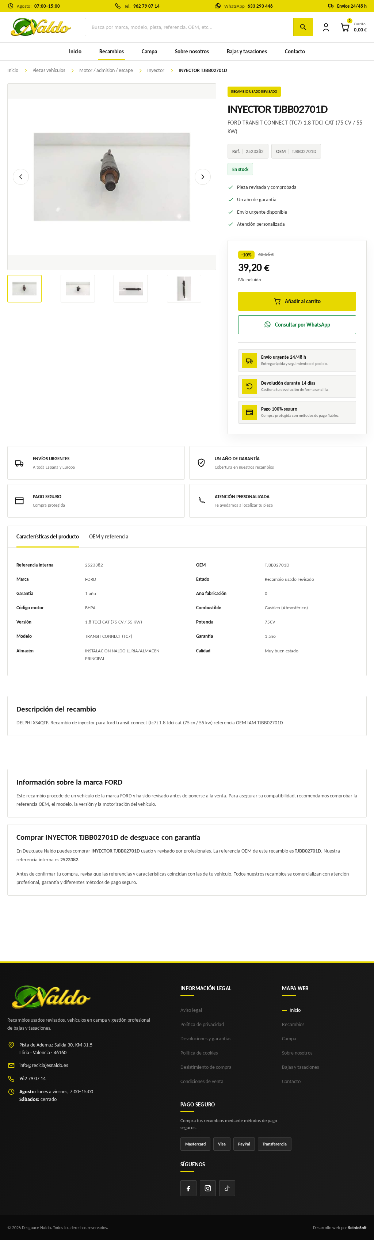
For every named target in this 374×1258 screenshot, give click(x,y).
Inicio (75, 51)
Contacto (295, 51)
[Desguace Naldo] (40, 27)
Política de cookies (199, 1053)
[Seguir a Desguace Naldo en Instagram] (208, 1188)
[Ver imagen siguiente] (203, 177)
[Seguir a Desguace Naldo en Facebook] (188, 1188)
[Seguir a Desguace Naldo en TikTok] (227, 1188)
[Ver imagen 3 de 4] (131, 288)
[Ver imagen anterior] (21, 177)
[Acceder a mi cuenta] (326, 27)
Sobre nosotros (192, 51)
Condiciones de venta (202, 1081)
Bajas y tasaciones (247, 51)
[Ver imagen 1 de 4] (24, 288)
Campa (149, 51)
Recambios (293, 1024)
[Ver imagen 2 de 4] (78, 288)
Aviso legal (191, 1010)
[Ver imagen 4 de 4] (184, 288)
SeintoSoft (357, 1227)
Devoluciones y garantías (205, 1039)
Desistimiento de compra (206, 1067)
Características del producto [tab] (47, 536)
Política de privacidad (202, 1024)
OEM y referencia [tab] (108, 536)
